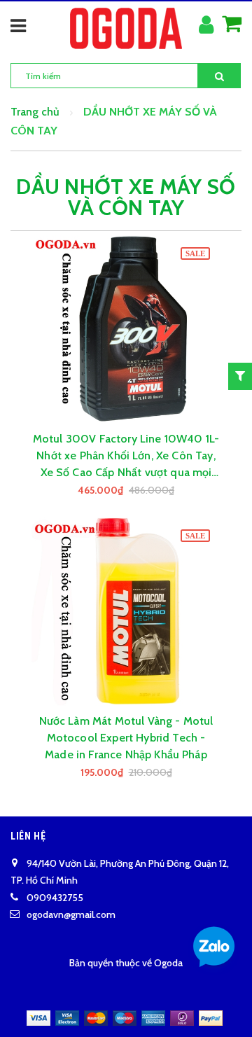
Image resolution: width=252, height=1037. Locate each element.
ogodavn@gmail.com (71, 914)
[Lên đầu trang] (210, 1009)
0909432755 (55, 897)
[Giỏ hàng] (231, 24)
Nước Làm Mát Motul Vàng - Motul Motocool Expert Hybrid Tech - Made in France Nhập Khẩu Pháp (126, 737)
